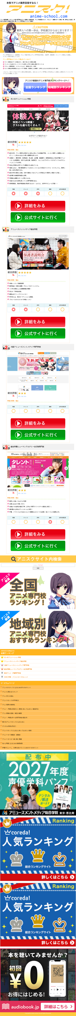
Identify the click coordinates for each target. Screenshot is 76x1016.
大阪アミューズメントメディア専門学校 (26, 347)
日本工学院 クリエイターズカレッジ (16, 677)
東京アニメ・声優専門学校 (12, 673)
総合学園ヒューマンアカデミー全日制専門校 (27, 447)
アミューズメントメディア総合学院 (24, 229)
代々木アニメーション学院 (21, 99)
